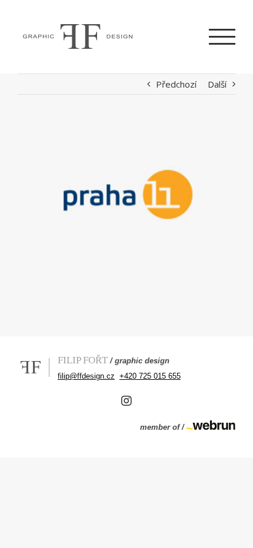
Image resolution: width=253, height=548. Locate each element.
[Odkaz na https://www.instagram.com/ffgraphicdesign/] (126, 401)
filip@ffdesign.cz (86, 376)
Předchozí (176, 84)
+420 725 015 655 (150, 376)
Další (217, 84)
